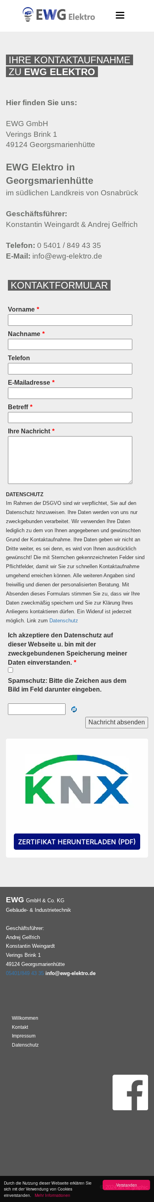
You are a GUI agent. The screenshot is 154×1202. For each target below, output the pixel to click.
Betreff (20, 407)
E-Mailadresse (31, 382)
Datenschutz (63, 621)
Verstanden (126, 1185)
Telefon (19, 358)
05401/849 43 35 (25, 973)
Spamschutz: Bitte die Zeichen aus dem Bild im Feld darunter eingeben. (67, 685)
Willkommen (25, 1018)
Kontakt (20, 1027)
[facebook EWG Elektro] (130, 1092)
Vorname (23, 309)
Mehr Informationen (51, 1195)
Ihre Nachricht (31, 431)
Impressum (24, 1036)
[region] (77, 798)
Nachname (26, 334)
